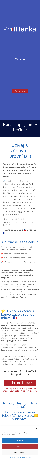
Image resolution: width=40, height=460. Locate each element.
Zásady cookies (11, 457)
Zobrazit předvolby (20, 452)
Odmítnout (20, 447)
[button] (37, 429)
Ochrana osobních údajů (24, 457)
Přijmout (20, 441)
